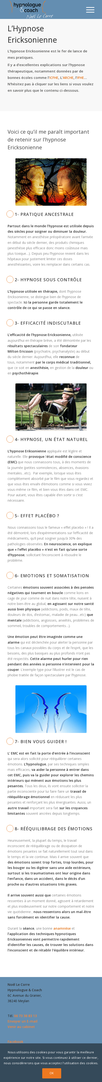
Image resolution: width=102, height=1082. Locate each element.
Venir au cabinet (21, 1026)
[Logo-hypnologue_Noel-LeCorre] (42, 9)
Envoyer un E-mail (22, 1021)
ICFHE (53, 77)
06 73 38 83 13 (25, 1016)
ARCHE (68, 77)
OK (52, 1073)
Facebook (15, 1041)
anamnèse (62, 928)
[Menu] (87, 9)
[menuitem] (87, 9)
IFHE (80, 77)
